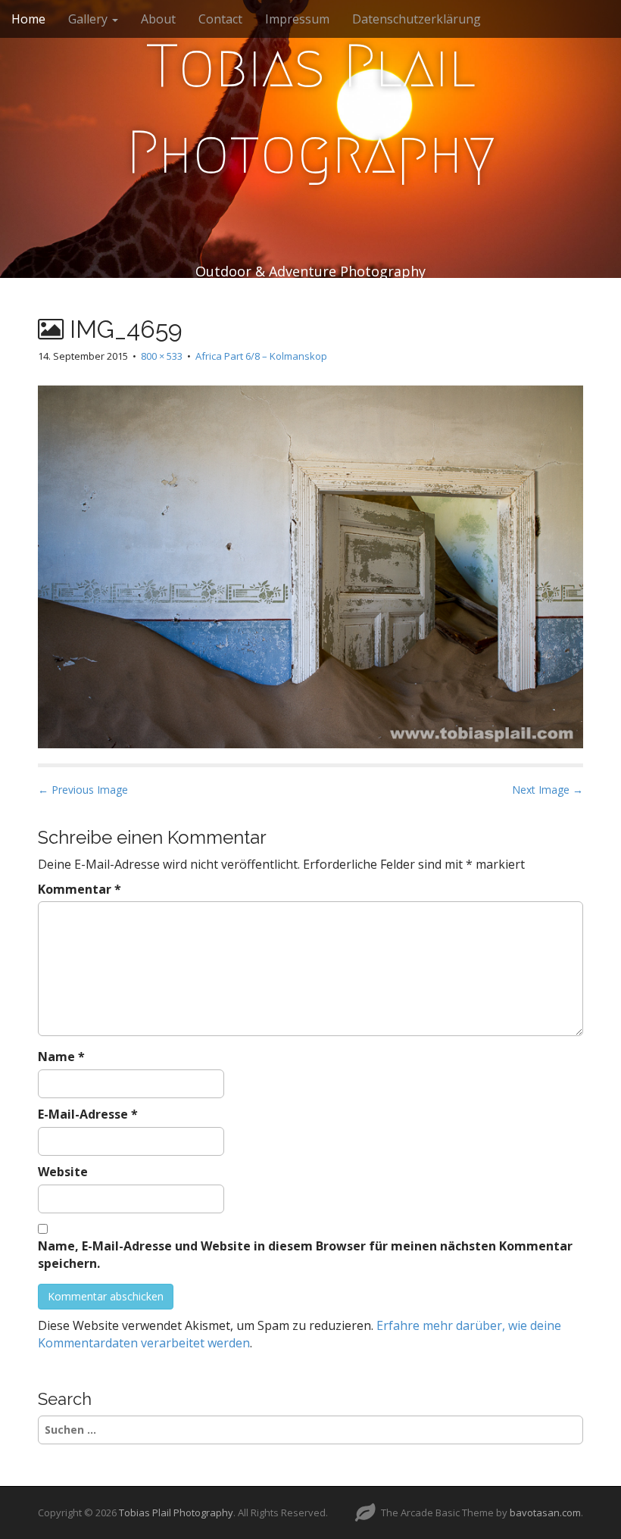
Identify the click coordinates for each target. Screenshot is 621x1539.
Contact (220, 19)
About (158, 19)
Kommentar (79, 889)
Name (61, 1056)
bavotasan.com (545, 1512)
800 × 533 (162, 356)
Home (28, 19)
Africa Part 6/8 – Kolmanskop (261, 356)
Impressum (297, 19)
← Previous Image (83, 789)
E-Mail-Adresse (88, 1114)
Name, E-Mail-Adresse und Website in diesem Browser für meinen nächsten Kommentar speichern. (305, 1255)
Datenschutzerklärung (416, 19)
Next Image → (547, 789)
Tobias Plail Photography (310, 109)
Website (63, 1171)
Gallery (89, 19)
